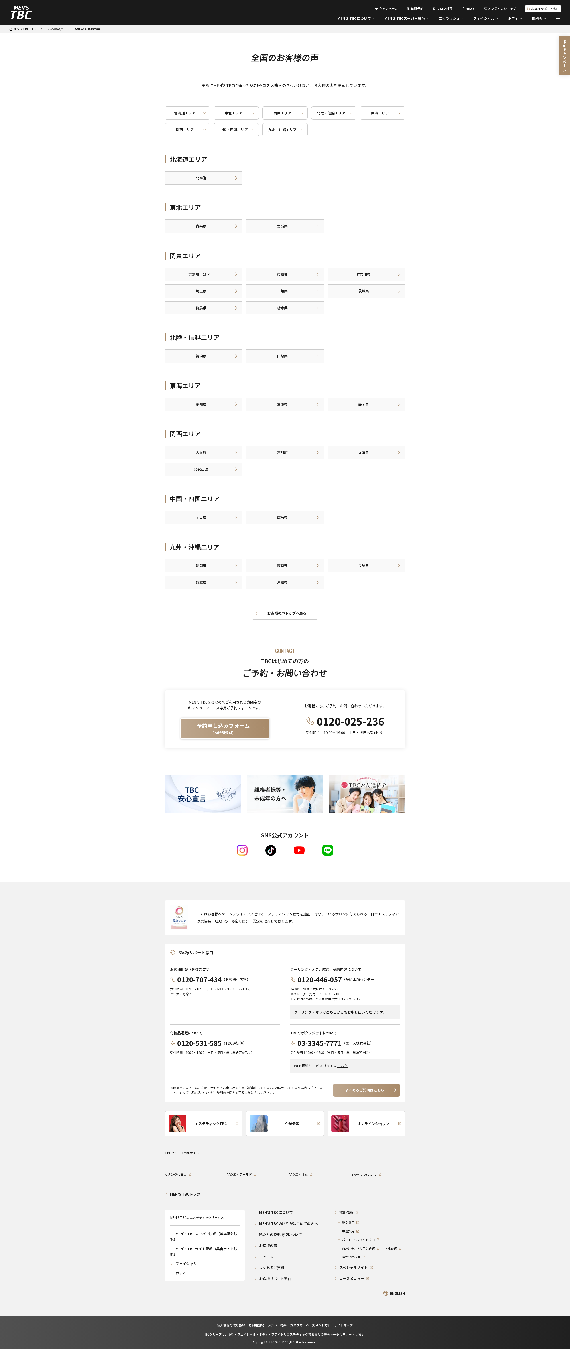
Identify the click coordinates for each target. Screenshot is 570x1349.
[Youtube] (299, 850)
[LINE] (327, 850)
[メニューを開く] (558, 18)
